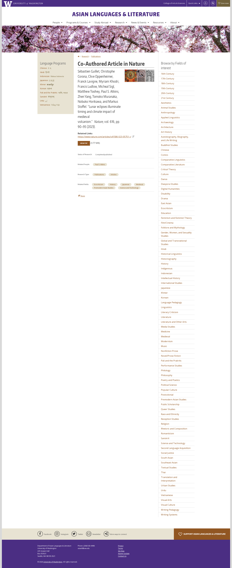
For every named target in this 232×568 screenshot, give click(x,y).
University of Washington (52, 562)
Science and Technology (129, 188)
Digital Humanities (170, 188)
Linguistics (166, 307)
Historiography (168, 258)
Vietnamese (45, 105)
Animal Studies (168, 107)
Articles (113, 174)
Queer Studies (168, 409)
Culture (164, 174)
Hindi (42, 72)
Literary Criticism (169, 312)
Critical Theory (168, 169)
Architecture (167, 127)
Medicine (165, 331)
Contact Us (122, 556)
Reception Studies (170, 419)
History (112, 184)
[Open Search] (213, 3)
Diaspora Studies (169, 184)
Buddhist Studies (169, 145)
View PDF (84, 143)
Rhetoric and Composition (174, 428)
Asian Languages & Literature (116, 14)
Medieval (139, 184)
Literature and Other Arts (174, 321)
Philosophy (166, 375)
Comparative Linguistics (173, 159)
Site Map (121, 551)
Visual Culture (168, 504)
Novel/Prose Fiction (171, 355)
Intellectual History (170, 278)
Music (164, 346)
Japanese (125, 184)
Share (82, 196)
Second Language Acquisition (176, 448)
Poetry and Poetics (170, 380)
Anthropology (168, 112)
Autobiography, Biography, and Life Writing (175, 138)
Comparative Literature (173, 164)
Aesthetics (166, 102)
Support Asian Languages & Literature (204, 534)
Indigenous (166, 268)
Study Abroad (101, 22)
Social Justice (167, 452)
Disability (165, 193)
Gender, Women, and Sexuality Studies (176, 234)
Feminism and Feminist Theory (176, 217)
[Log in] (205, 3)
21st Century (167, 98)
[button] (139, 75)
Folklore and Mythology (173, 227)
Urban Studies (168, 485)
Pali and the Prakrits (48, 92)
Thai (163, 472)
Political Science (169, 384)
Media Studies (168, 326)
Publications (96, 56)
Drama (164, 198)
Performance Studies (171, 365)
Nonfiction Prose (169, 351)
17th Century (167, 78)
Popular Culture (169, 389)
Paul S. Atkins (100, 164)
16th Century (167, 73)
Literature (166, 317)
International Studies (171, 283)
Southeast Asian (169, 462)
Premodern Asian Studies (103, 188)
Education (166, 213)
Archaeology (167, 122)
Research (119, 22)
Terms (120, 548)
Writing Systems (169, 514)
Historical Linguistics (171, 253)
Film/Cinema (167, 222)
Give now (225, 3)
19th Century (167, 88)
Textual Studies (169, 467)
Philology (165, 370)
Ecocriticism (98, 184)
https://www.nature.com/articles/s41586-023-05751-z (104, 136)
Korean (43, 88)
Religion (165, 423)
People (56, 22)
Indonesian (45, 76)
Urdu (42, 100)
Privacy (120, 546)
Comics (164, 154)
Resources (158, 22)
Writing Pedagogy (170, 509)
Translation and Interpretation (169, 479)
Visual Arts (166, 500)
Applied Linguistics (170, 117)
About (173, 22)
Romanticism (167, 433)
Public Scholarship (170, 404)
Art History (166, 131)
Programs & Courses (77, 22)
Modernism (167, 341)
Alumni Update (123, 553)
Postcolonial (167, 394)
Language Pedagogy (171, 302)
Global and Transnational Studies (174, 242)
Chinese (43, 68)
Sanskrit (43, 96)
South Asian (167, 457)
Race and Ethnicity (170, 414)
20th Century (167, 93)
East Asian (166, 203)
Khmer (43, 84)
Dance (164, 179)
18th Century (167, 83)
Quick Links (193, 3)
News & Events (138, 22)
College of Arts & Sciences (174, 3)
